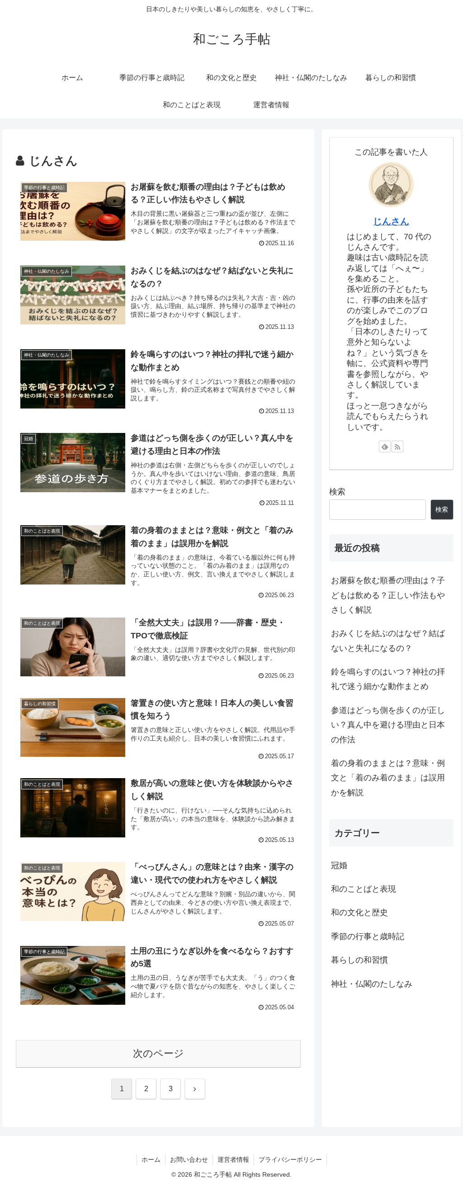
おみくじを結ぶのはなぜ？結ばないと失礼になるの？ (388, 640)
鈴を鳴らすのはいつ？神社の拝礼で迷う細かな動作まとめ (388, 679)
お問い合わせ (189, 1159)
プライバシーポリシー (290, 1159)
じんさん (391, 221)
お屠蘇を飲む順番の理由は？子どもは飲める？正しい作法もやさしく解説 (388, 595)
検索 (337, 491)
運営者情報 (233, 1159)
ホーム (151, 1159)
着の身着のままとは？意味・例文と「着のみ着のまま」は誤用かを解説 (388, 778)
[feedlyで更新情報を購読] (385, 446)
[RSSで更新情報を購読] (397, 446)
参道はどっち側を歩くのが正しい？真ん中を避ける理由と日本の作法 (388, 725)
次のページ (158, 1053)
